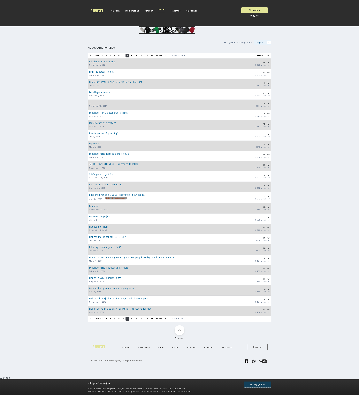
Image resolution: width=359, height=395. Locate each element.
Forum (161, 9)
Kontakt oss (191, 347)
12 (147, 56)
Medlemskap (132, 11)
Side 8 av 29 (178, 56)
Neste (159, 56)
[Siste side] (166, 55)
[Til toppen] (179, 330)
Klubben (115, 11)
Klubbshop (191, 11)
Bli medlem (255, 10)
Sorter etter (262, 55)
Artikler (149, 11)
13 (152, 56)
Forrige (99, 56)
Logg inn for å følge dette (239, 42)
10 (136, 56)
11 (142, 56)
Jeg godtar (258, 384)
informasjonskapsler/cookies (115, 389)
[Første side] (91, 55)
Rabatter (175, 11)
